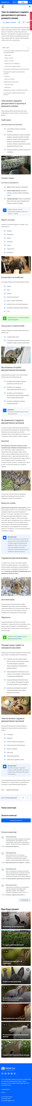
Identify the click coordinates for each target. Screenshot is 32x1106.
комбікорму (10, 282)
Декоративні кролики (12, 790)
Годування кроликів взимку (11, 82)
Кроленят (7, 76)
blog (5, 2)
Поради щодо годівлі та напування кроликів (15, 90)
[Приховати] (28, 48)
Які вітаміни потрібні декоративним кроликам (16, 69)
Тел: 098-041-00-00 (5, 1098)
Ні (27, 797)
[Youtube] (11, 1073)
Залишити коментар (16, 820)
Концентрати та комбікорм (12, 63)
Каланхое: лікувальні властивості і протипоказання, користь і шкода (15, 895)
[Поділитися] (19, 22)
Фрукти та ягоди (9, 61)
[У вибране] (27, 914)
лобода (9, 193)
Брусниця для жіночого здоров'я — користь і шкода (18, 862)
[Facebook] (2, 1073)
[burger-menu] (30, 7)
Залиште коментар (9, 815)
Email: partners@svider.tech (8, 1100)
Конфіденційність (5, 1089)
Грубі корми (7, 55)
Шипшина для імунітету (12, 846)
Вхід (22, 2)
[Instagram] (5, 1073)
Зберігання (7, 87)
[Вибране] (30, 2)
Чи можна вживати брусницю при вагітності (18, 878)
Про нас (3, 1092)
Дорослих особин (9, 79)
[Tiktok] (14, 1073)
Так (23, 797)
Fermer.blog (3, 6)
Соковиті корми (8, 58)
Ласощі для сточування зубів (12, 66)
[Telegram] (8, 1073)
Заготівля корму (8, 84)
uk (15, 2)
